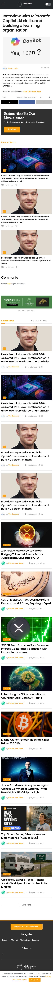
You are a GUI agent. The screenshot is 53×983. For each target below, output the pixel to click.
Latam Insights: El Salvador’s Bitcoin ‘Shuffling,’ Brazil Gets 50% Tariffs (23, 696)
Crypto (38, 321)
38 (43, 892)
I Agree (34, 980)
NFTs (45, 321)
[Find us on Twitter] (3, 953)
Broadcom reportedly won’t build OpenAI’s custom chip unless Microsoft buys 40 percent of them (26, 260)
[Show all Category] (50, 320)
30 (42, 465)
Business (35, 940)
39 (18, 185)
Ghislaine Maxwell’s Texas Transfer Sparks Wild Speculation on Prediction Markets (24, 883)
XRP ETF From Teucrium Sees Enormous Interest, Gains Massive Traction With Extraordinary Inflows (25, 648)
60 (43, 703)
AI (5, 97)
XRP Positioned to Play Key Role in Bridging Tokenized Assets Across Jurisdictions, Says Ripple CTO (22, 554)
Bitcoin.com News (15, 563)
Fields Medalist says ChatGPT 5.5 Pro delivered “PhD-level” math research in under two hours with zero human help (25, 178)
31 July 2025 (45, 67)
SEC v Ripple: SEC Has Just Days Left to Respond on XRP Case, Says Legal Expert (26, 601)
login (9, 283)
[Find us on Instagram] (8, 953)
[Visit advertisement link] (26, 302)
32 (43, 843)
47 (43, 609)
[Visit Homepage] (24, 4)
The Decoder (13, 68)
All (32, 321)
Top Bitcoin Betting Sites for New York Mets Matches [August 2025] (24, 836)
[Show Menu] (3, 4)
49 (43, 658)
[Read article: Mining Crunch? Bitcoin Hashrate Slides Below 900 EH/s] (26, 724)
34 (18, 267)
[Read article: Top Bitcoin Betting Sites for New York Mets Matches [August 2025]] (26, 818)
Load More (26, 905)
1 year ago (34, 563)
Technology (25, 940)
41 (18, 226)
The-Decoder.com (32, 91)
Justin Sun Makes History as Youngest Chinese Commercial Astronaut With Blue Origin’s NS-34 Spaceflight (24, 788)
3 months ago (8, 185)
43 (43, 798)
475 (43, 563)
